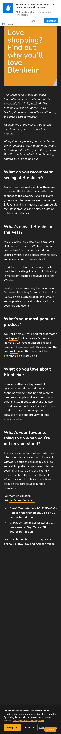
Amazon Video (45, 544)
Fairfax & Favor (13, 159)
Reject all (29, 727)
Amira (14, 351)
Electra (8, 255)
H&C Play (23, 544)
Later (33, 20)
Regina (13, 338)
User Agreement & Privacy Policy (29, 720)
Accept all (12, 727)
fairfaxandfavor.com (22, 500)
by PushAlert (9, 24)
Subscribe (51, 20)
